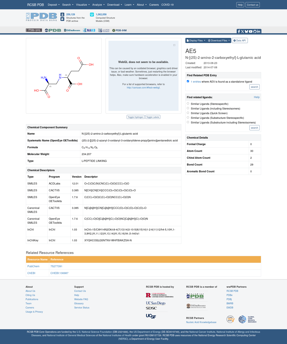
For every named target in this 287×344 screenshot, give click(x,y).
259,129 (70, 14)
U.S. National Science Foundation (94, 331)
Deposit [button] (53, 4)
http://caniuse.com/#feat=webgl (143, 87)
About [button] (140, 4)
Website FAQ (81, 299)
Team (29, 303)
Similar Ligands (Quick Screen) (209, 113)
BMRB (230, 303)
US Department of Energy (147, 331)
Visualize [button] (82, 4)
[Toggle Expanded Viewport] (174, 45)
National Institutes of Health (117, 335)
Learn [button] (128, 4)
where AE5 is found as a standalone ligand (221, 81)
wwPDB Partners (236, 286)
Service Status (81, 307)
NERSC (123, 338)
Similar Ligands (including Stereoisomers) (215, 108)
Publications (32, 299)
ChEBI (31, 273)
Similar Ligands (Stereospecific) (209, 104)
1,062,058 (101, 14)
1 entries (196, 81)
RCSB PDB (35, 4)
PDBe (230, 295)
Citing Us (30, 295)
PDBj (229, 299)
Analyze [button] (97, 4)
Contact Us (80, 290)
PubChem (33, 266)
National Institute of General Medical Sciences (71, 335)
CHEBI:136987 (59, 273)
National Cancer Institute (202, 331)
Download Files (219, 40)
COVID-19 (167, 4)
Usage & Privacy (34, 311)
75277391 (56, 266)
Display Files (196, 40)
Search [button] (66, 4)
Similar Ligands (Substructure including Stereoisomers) (223, 122)
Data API (241, 40)
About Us (30, 290)
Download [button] (113, 4)
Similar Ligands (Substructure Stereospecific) (217, 118)
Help (240, 4)
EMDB (230, 307)
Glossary (79, 303)
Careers (154, 4)
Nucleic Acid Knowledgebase (201, 322)
